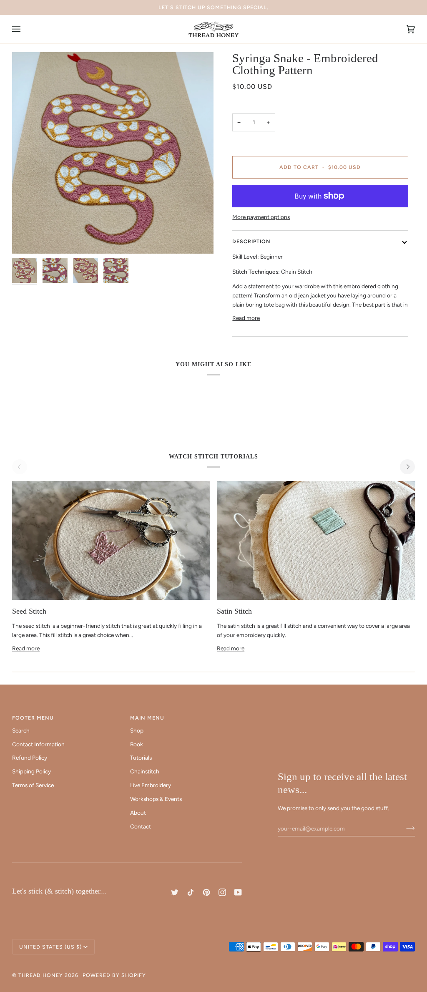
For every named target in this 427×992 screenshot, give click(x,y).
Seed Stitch (29, 611)
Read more (246, 318)
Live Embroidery (150, 785)
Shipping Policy (31, 771)
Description (251, 241)
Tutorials (141, 757)
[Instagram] (222, 892)
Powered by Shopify (114, 975)
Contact (140, 826)
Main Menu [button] (147, 718)
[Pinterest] (206, 892)
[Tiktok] (190, 892)
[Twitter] (174, 892)
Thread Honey (40, 975)
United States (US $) (50, 947)
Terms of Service (33, 785)
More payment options (261, 217)
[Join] (404, 828)
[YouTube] (238, 892)
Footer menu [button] (33, 718)
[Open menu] (24, 29)
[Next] (407, 466)
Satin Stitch (234, 611)
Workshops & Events (156, 799)
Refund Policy (29, 757)
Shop (136, 730)
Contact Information (38, 744)
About (138, 812)
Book (136, 744)
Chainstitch (144, 771)
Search (21, 730)
